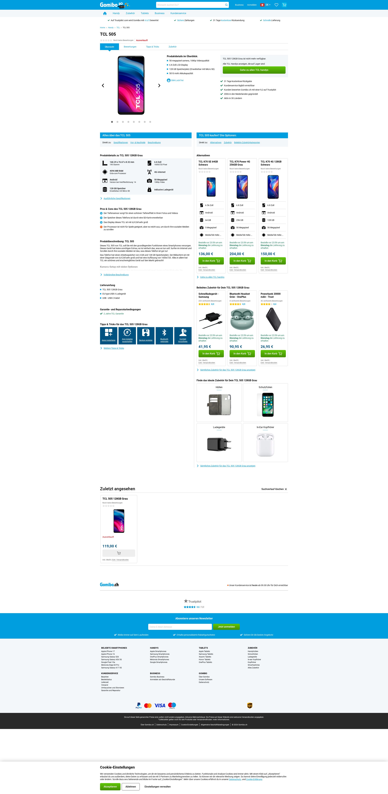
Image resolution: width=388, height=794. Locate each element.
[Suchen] (226, 4)
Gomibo (203, 673)
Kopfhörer (252, 662)
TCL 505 (126, 28)
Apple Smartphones (158, 651)
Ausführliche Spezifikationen (117, 198)
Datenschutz (204, 682)
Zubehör (130, 13)
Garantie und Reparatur (110, 690)
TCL (118, 28)
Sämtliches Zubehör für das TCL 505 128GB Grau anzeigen (227, 370)
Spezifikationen (121, 142)
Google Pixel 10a (108, 662)
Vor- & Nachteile (137, 142)
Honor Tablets (204, 659)
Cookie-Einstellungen (189, 725)
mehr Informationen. (221, 720)
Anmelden (252, 5)
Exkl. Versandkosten (207, 270)
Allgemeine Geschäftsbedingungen (215, 725)
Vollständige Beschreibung (116, 274)
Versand (104, 685)
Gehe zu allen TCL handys (212, 277)
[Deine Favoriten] (276, 4)
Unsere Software (205, 679)
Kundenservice (178, 13)
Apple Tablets (204, 651)
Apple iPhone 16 (108, 654)
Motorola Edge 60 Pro (110, 665)
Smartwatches (254, 665)
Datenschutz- (235, 779)
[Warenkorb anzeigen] (284, 4)
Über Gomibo (204, 677)
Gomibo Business (157, 677)
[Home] (105, 13)
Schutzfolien (253, 654)
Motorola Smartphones (159, 659)
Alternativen (215, 142)
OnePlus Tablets (205, 662)
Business (159, 13)
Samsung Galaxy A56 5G (111, 659)
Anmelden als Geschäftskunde (162, 679)
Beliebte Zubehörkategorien (247, 142)
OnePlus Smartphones (159, 657)
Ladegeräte (252, 657)
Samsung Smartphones (159, 654)
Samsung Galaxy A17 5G (111, 668)
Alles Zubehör (253, 668)
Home (102, 28)
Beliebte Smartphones (114, 648)
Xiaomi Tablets (205, 657)
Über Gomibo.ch (147, 725)
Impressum (174, 725)
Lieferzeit (105, 682)
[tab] (112, 122)
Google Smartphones (158, 662)
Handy (116, 13)
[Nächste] (159, 85)
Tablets (145, 13)
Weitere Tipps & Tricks (114, 348)
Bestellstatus (106, 679)
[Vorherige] (103, 85)
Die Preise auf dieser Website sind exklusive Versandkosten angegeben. (235, 717)
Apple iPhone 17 (108, 651)
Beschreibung (154, 142)
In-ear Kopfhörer (254, 659)
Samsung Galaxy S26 (110, 657)
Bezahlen (105, 677)
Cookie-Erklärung (254, 779)
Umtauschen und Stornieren (112, 688)
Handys (154, 648)
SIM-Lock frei (177, 80)
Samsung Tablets (206, 654)
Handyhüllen (253, 651)
